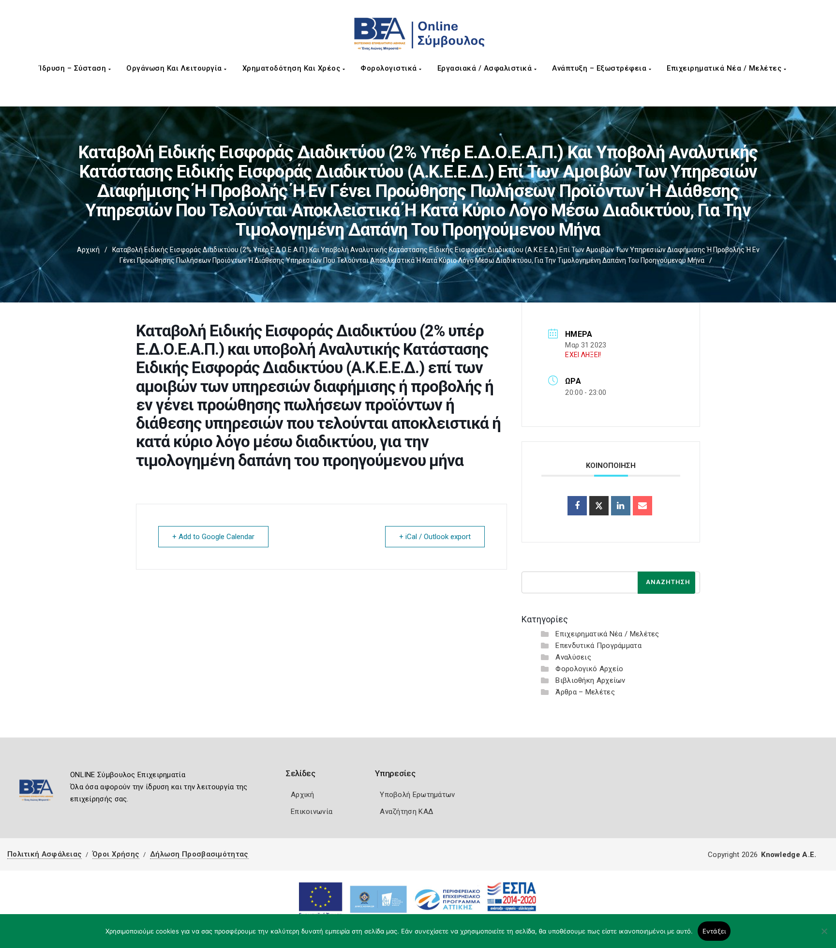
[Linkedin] (620, 505)
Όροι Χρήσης (115, 854)
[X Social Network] (599, 505)
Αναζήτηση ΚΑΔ (406, 811)
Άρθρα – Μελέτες (585, 692)
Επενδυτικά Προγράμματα (598, 645)
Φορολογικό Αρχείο (589, 668)
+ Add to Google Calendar (213, 536)
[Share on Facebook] (577, 505)
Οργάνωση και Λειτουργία (175, 68)
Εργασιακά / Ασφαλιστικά (485, 68)
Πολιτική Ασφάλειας (44, 854)
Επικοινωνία (311, 811)
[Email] (642, 505)
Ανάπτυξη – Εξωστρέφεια (600, 68)
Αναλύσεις (573, 657)
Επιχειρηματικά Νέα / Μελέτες (725, 68)
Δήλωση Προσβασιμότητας (199, 854)
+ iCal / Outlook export (435, 536)
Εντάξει (714, 931)
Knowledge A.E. (788, 854)
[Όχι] (824, 936)
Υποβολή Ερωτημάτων (417, 794)
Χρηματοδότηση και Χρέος (292, 68)
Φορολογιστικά (389, 68)
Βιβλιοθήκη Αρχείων (590, 680)
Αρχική (88, 250)
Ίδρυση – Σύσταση (73, 68)
